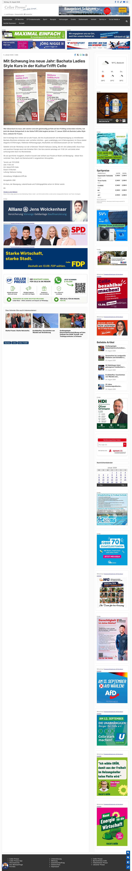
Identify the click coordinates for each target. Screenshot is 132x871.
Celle (16, 55)
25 (125, 480)
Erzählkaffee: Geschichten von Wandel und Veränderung (44, 331)
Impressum (55, 867)
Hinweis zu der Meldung (10, 192)
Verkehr (93, 19)
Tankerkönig (103, 201)
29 (112, 482)
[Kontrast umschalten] (128, 862)
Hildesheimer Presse (100, 863)
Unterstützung (56, 859)
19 (99, 480)
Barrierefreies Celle (100, 861)
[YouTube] (124, 2)
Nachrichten (7, 19)
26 (99, 482)
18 (125, 477)
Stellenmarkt (83, 19)
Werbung (54, 861)
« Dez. (100, 485)
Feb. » (124, 485)
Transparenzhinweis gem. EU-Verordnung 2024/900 (21, 40)
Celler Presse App (15, 861)
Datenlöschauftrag (58, 863)
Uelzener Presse (99, 865)
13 (103, 477)
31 (121, 482)
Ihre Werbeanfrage (16, 865)
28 (108, 482)
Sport (45, 19)
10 (121, 475)
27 (103, 482)
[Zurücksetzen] (128, 867)
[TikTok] (121, 2)
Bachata (7, 343)
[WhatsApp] (127, 2)
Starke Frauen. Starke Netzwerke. (18, 331)
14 (108, 477)
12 (99, 477)
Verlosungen (63, 19)
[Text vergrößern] (128, 853)
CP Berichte (19, 19)
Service (102, 19)
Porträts (12, 867)
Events (73, 19)
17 (121, 477)
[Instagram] (118, 2)
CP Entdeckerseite (33, 19)
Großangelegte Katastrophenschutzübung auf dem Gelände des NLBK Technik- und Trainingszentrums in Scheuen (72, 333)
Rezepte (53, 19)
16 (116, 477)
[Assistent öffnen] (5, 865)
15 (112, 477)
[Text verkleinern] (128, 857)
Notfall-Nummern (9, 23)
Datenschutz (55, 865)
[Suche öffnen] (127, 21)
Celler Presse (14, 859)
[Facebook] (115, 2)
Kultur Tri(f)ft (23, 343)
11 (125, 475)
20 (103, 480)
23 (117, 480)
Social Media (113, 19)
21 (108, 480)
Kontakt (22, 23)
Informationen (14, 863)
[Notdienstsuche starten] (124, 445)
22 (112, 480)
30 (117, 482)
